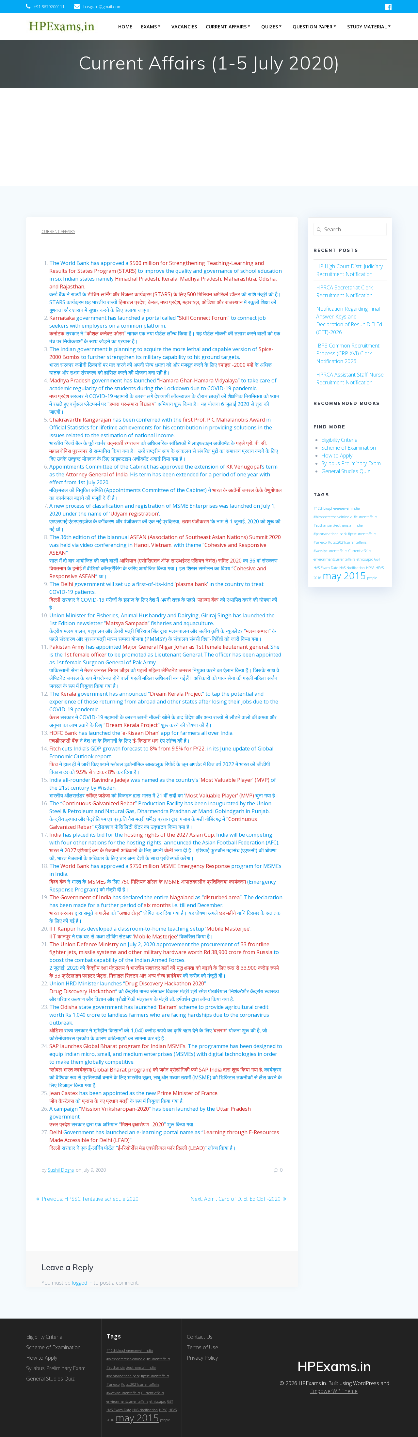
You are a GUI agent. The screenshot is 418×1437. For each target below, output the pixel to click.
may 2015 (344, 575)
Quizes (269, 26)
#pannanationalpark (330, 534)
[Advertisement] (209, 137)
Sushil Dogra (61, 1170)
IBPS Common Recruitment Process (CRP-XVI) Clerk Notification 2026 (347, 353)
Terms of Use (202, 1347)
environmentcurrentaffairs (334, 559)
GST (377, 559)
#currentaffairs (365, 517)
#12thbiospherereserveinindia (337, 508)
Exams (149, 26)
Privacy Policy (202, 1357)
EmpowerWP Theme (334, 1391)
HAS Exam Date (326, 567)
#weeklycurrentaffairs (330, 551)
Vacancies (184, 26)
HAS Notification (352, 567)
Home (125, 26)
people (372, 578)
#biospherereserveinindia (333, 517)
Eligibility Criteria (339, 439)
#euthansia (323, 525)
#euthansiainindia (348, 525)
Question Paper (312, 26)
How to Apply (336, 455)
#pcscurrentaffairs (362, 534)
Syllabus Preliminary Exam (351, 463)
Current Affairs (226, 26)
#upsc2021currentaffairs (347, 542)
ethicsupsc (365, 559)
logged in (82, 1282)
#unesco (320, 542)
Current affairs (359, 551)
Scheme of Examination (348, 447)
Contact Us (200, 1336)
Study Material (367, 26)
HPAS (370, 567)
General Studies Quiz (345, 471)
